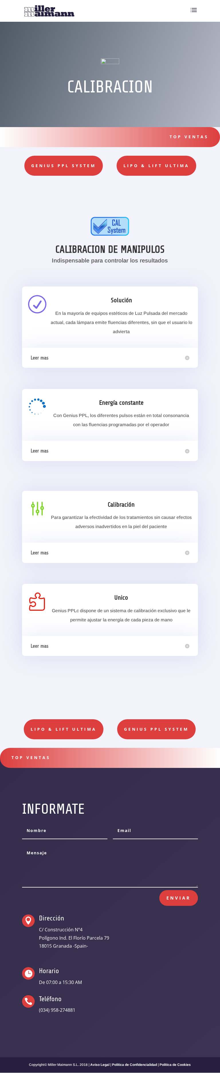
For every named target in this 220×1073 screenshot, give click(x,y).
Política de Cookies (175, 1065)
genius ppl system (63, 165)
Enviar (178, 898)
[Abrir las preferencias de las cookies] (12, 1066)
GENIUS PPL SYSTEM (156, 729)
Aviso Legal (99, 1065)
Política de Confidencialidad (134, 1065)
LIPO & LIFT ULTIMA (64, 729)
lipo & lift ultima (156, 165)
